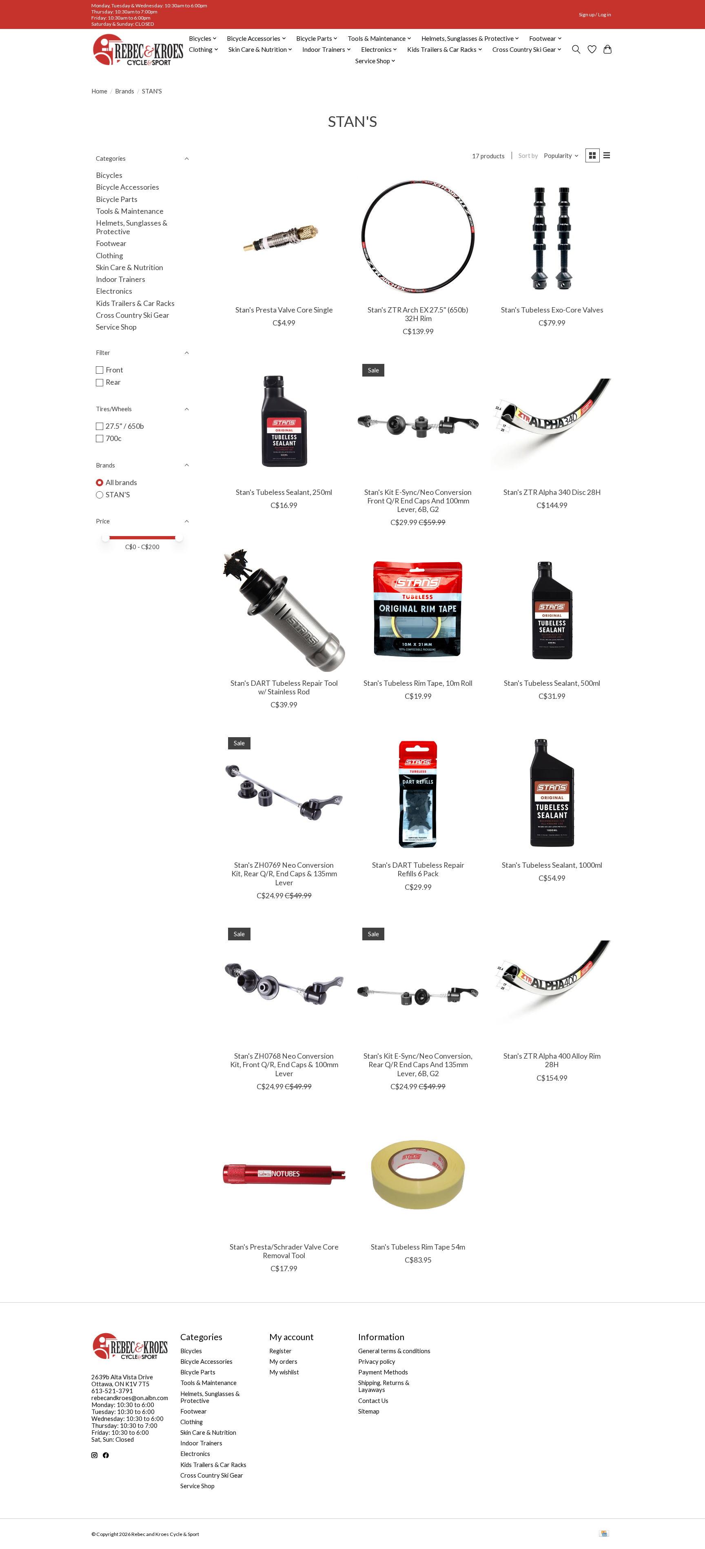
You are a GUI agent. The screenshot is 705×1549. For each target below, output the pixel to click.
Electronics (114, 291)
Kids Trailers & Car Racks (135, 303)
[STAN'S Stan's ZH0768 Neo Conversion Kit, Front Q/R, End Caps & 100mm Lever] (284, 983)
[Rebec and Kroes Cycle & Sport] (138, 49)
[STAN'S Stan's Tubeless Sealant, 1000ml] (552, 792)
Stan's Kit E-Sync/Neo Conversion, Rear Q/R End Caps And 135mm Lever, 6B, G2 (418, 1064)
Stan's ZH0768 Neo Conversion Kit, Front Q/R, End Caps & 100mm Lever (284, 1064)
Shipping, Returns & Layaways (383, 1386)
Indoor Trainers (120, 279)
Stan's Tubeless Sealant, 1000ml (552, 865)
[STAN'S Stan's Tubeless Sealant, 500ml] (552, 610)
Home (99, 91)
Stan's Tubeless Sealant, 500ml (552, 683)
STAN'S (118, 494)
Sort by (528, 155)
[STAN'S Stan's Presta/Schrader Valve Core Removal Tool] (284, 1174)
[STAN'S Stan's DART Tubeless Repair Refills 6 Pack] (418, 792)
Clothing (109, 255)
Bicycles (109, 175)
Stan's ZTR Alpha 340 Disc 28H (552, 492)
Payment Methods (383, 1372)
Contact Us (373, 1400)
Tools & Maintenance (130, 211)
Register (280, 1350)
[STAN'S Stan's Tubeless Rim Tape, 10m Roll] (418, 610)
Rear (113, 382)
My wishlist (284, 1372)
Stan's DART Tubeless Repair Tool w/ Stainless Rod (284, 687)
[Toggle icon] (576, 49)
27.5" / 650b (125, 426)
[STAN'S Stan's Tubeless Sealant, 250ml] (284, 419)
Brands (124, 91)
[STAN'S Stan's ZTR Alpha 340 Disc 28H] (552, 419)
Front (114, 370)
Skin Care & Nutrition (129, 267)
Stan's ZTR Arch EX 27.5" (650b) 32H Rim (418, 314)
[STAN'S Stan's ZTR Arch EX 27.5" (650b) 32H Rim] (418, 237)
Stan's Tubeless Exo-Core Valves (552, 310)
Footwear (111, 243)
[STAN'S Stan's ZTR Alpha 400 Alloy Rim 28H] (552, 983)
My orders (283, 1361)
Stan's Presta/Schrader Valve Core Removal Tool (284, 1251)
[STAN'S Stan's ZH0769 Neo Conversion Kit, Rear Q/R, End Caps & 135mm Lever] (284, 792)
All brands (121, 482)
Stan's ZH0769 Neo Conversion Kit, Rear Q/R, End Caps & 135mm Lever (284, 873)
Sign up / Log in (595, 14)
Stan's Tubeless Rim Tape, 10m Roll (418, 683)
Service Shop (116, 327)
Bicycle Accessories (127, 187)
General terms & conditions (394, 1350)
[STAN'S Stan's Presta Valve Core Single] (284, 237)
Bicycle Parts (116, 199)
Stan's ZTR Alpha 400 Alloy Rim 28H (552, 1060)
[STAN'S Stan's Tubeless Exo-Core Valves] (552, 237)
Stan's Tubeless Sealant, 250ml (284, 492)
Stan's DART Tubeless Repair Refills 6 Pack (418, 869)
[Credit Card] (604, 1534)
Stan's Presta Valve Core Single (284, 310)
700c (114, 438)
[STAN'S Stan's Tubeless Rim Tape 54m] (418, 1174)
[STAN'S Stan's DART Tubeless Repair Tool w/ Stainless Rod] (284, 610)
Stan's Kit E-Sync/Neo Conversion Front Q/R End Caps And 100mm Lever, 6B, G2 (418, 501)
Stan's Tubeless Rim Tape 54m (418, 1247)
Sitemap (368, 1411)
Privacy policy (376, 1361)
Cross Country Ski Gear (132, 315)
